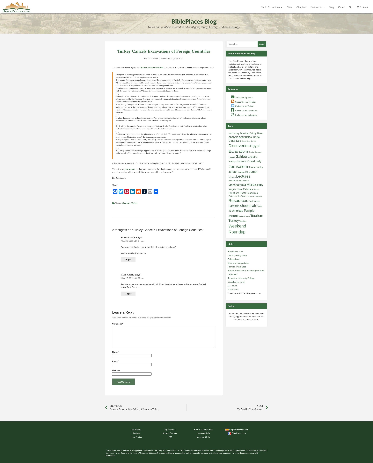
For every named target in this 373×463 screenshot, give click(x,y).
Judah (253, 171)
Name (115, 352)
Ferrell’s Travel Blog (237, 267)
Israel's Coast (246, 161)
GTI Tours (232, 286)
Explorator (232, 274)
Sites (289, 7)
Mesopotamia (237, 184)
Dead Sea (234, 140)
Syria (259, 206)
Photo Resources (249, 193)
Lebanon (232, 177)
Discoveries (239, 145)
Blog (331, 7)
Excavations (238, 151)
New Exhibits (245, 189)
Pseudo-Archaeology (254, 196)
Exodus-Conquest (255, 152)
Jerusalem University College (241, 278)
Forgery (231, 157)
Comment (117, 324)
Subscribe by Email (244, 97)
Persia (256, 189)
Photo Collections (271, 7)
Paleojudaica (234, 259)
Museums (126, 203)
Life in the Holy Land (237, 255)
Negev (232, 189)
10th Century (233, 133)
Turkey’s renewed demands (151, 67)
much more (130, 169)
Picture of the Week (237, 196)
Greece (252, 156)
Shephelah (248, 206)
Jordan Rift (243, 172)
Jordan (232, 171)
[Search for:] (242, 44)
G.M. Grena (127, 274)
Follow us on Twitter (244, 106)
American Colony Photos (252, 133)
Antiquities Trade (249, 136)
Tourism (256, 216)
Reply (128, 259)
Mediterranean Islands (238, 180)
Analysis (233, 136)
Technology (235, 210)
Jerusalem (238, 166)
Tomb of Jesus (244, 216)
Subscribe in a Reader (245, 102)
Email (115, 361)
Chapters (301, 7)
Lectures (243, 176)
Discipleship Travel (236, 282)
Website (116, 370)
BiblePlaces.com (235, 251)
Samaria (233, 205)
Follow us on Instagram (246, 115)
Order (341, 7)
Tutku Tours (233, 289)
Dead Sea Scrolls (249, 141)
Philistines (233, 193)
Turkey (134, 203)
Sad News (254, 201)
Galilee (241, 156)
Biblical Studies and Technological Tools (246, 270)
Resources (317, 7)
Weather (242, 221)
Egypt (255, 146)
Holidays (232, 161)
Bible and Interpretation (238, 263)
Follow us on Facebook (246, 110)
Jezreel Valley (256, 167)
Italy (258, 161)
